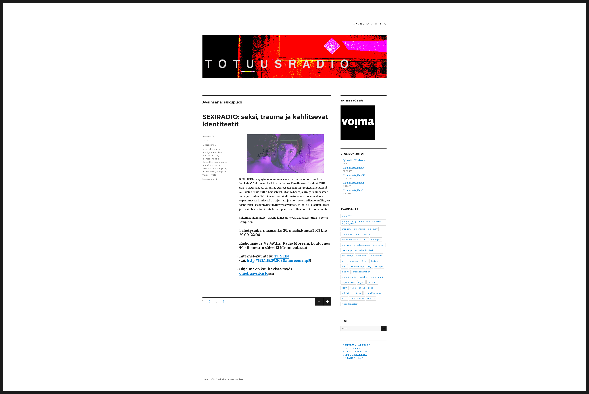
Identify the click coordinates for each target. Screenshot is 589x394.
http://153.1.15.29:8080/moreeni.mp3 (278, 260)
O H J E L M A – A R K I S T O (370, 23)
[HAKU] (384, 328)
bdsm (205, 149)
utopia (358, 293)
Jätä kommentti (210, 179)
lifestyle (374, 261)
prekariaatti (377, 277)
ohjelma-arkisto (253, 273)
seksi (217, 165)
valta (212, 171)
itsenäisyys (347, 250)
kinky (217, 159)
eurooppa (376, 239)
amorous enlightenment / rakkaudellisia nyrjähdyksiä (361, 222)
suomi (345, 288)
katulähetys (347, 255)
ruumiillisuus (208, 165)
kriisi (344, 261)
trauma (206, 171)
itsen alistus (378, 245)
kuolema (353, 261)
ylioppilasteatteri (350, 304)
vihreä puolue (357, 298)
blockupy (372, 229)
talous (362, 288)
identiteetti (208, 159)
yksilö (213, 175)
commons (347, 234)
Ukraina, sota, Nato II (353, 183)
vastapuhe (221, 171)
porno (224, 162)
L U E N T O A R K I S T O (355, 351)
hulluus (215, 155)
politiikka (363, 277)
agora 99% (347, 216)
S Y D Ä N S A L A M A (353, 358)
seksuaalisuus (209, 168)
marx (344, 266)
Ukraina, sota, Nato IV (353, 168)
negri (369, 266)
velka (344, 298)
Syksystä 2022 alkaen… (354, 160)
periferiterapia (349, 277)
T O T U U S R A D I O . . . (354, 348)
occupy (379, 266)
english (367, 234)
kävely (364, 261)
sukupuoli (221, 168)
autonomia (359, 229)
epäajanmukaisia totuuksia (355, 239)
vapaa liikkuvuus (373, 293)
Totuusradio (208, 379)
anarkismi (346, 229)
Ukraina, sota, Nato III (354, 175)
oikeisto (346, 271)
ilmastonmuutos (362, 245)
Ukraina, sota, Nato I (353, 190)
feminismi (217, 152)
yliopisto (371, 298)
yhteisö (206, 175)
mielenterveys (357, 266)
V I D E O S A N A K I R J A (355, 355)
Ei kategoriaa (209, 145)
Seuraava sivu (327, 305)
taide (353, 288)
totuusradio (208, 136)
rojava (361, 282)
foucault (206, 155)
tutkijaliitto (347, 293)
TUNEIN (281, 256)
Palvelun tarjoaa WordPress (232, 379)
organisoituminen (361, 271)
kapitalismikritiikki (364, 250)
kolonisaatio (376, 255)
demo (358, 234)
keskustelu (361, 255)
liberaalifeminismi (211, 162)
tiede (370, 288)
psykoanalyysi (348, 282)
